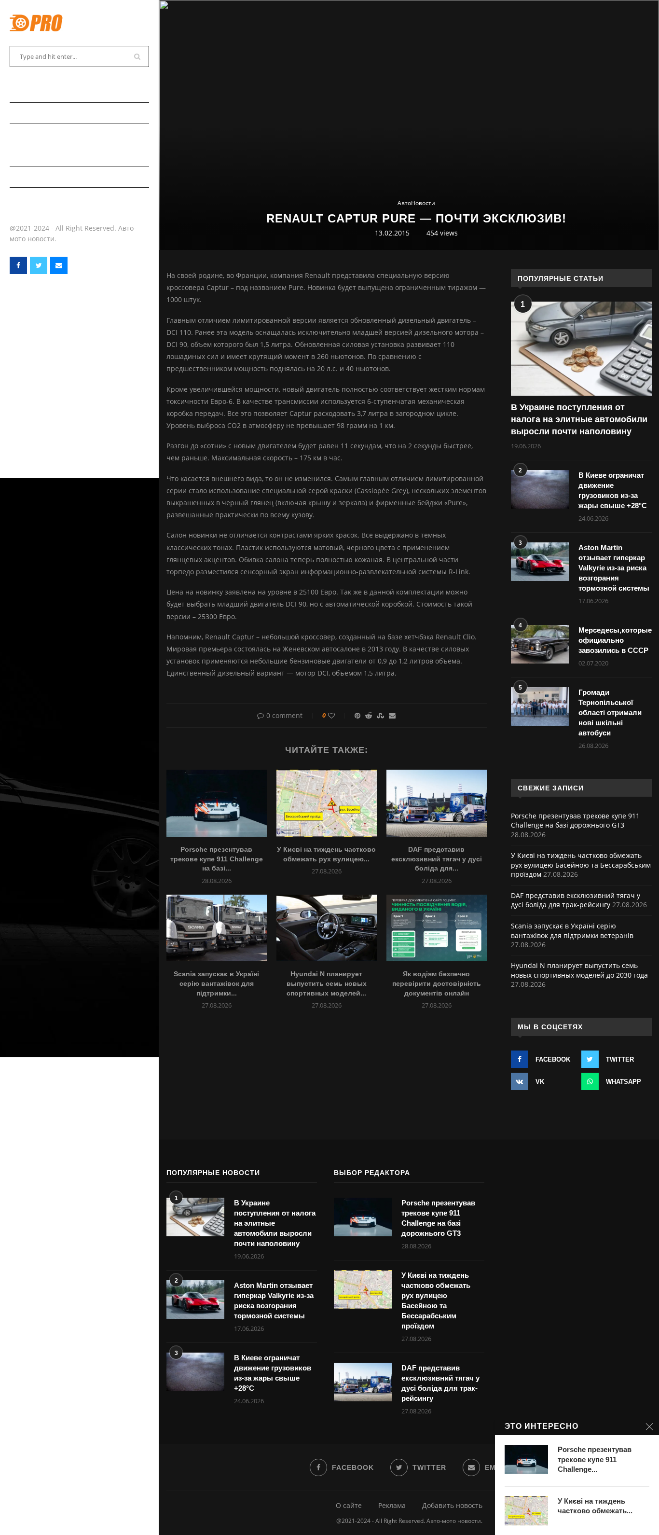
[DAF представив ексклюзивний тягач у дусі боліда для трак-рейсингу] (436, 803)
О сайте (349, 1505)
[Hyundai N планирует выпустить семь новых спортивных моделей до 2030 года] (326, 928)
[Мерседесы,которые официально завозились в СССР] (540, 644)
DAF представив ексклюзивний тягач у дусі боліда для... (436, 858)
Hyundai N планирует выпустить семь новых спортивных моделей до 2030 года (579, 970)
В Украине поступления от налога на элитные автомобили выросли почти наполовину (579, 419)
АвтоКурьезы (34, 155)
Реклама (392, 1505)
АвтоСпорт (29, 197)
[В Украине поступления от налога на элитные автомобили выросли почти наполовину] (581, 349)
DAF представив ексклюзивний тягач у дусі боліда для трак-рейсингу (575, 900)
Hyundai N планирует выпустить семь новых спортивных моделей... (327, 983)
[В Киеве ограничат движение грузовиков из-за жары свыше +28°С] (540, 489)
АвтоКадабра (33, 134)
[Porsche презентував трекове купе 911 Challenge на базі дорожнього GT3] (216, 803)
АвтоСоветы (32, 91)
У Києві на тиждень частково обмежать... (595, 1506)
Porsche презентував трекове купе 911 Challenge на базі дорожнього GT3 (575, 820)
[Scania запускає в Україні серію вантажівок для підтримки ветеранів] (216, 928)
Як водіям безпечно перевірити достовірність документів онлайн (436, 983)
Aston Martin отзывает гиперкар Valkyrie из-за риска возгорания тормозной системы (613, 567)
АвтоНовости (34, 112)
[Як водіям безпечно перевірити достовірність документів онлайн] (436, 928)
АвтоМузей (29, 176)
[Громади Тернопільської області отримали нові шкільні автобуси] (540, 706)
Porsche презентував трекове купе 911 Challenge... (595, 1459)
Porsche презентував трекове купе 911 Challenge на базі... (216, 858)
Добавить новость (452, 1505)
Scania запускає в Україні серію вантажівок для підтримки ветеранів (572, 930)
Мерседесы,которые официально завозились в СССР (615, 640)
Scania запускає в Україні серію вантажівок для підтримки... (216, 983)
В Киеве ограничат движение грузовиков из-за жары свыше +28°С (612, 490)
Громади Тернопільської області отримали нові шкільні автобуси (610, 712)
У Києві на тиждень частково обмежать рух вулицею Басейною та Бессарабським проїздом (581, 865)
